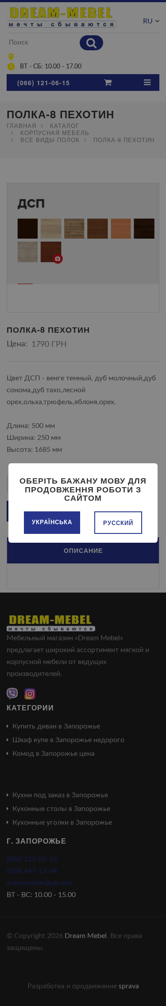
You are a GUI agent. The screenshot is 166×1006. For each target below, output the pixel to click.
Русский (118, 522)
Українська (52, 522)
